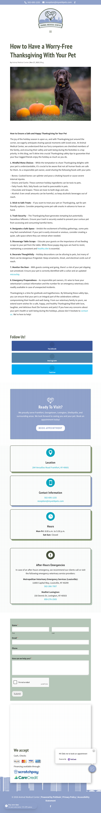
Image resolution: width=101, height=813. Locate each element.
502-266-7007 (50, 586)
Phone (14, 648)
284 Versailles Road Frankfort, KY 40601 (50, 467)
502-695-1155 (50, 497)
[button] (92, 768)
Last (53, 633)
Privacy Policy (69, 797)
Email (15, 638)
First (13, 633)
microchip (14, 274)
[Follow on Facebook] (50, 806)
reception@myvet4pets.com (50, 501)
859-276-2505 (50, 599)
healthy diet (43, 248)
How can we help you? (22, 658)
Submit (17, 693)
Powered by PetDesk (51, 797)
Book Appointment (50, 428)
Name (15, 625)
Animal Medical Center (20, 62)
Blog (42, 62)
